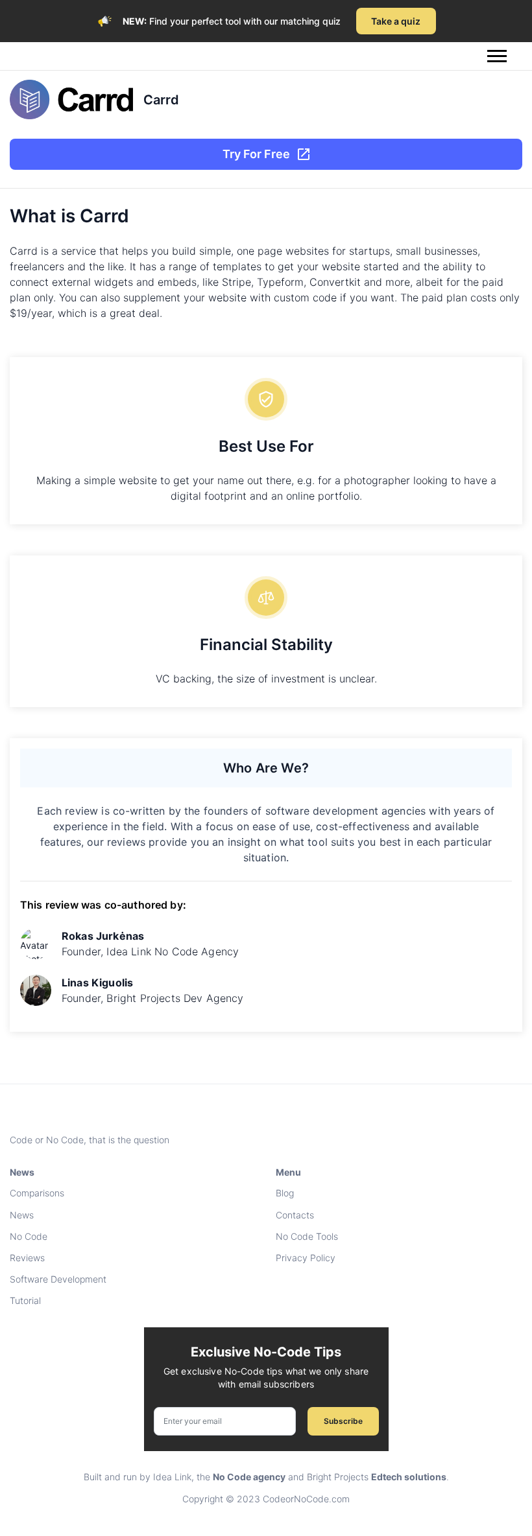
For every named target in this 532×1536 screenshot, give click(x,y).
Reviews (27, 1257)
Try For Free (256, 154)
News (22, 1214)
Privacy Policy (305, 1257)
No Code (28, 1236)
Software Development (58, 1279)
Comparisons (37, 1192)
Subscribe (343, 1421)
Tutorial (25, 1300)
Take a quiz (395, 21)
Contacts (295, 1214)
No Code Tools (307, 1236)
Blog (285, 1192)
